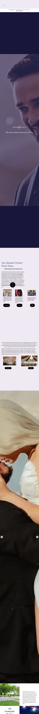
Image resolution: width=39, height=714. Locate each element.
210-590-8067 (12, 9)
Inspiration (6, 305)
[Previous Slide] (2, 537)
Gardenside (8, 368)
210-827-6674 (19, 9)
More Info (32, 305)
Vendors (19, 305)
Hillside (31, 368)
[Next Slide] (37, 537)
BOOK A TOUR (13, 284)
